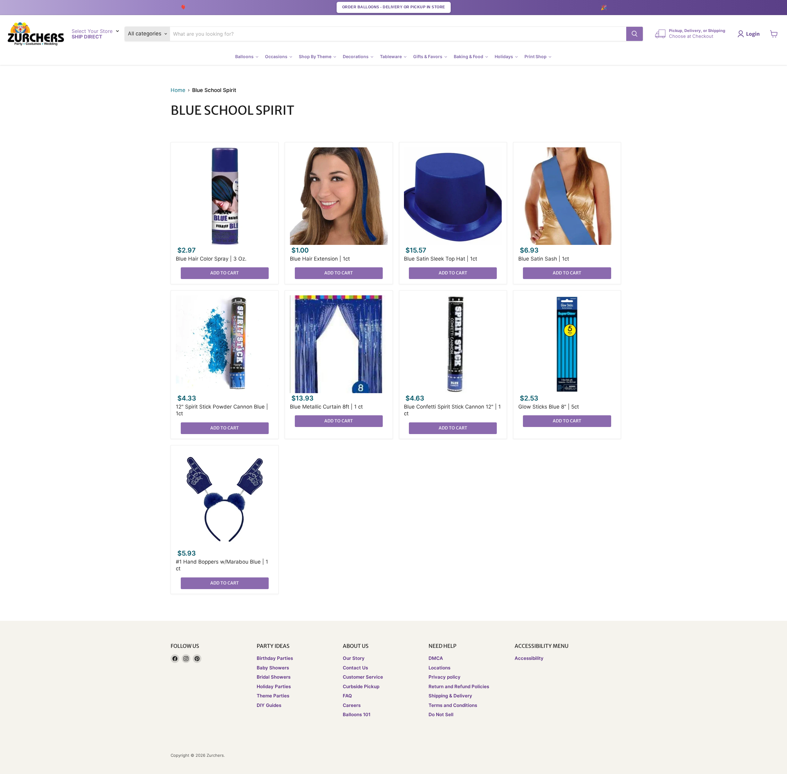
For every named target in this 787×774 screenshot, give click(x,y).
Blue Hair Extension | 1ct (320, 259)
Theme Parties (273, 696)
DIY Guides (269, 705)
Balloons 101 (356, 714)
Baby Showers (273, 668)
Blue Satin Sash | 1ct (543, 259)
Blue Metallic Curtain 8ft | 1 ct (326, 407)
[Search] (634, 34)
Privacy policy (445, 677)
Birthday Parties (275, 658)
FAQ (347, 696)
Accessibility (529, 658)
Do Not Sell (441, 714)
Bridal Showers (274, 677)
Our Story (354, 658)
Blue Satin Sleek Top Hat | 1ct (440, 259)
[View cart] (774, 34)
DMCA (436, 658)
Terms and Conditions (453, 705)
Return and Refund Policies (459, 686)
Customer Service (363, 677)
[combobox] (398, 34)
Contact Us (355, 668)
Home (178, 90)
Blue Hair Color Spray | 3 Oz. (211, 259)
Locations (439, 668)
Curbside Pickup (361, 686)
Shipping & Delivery (450, 696)
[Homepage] (36, 34)
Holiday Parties (274, 686)
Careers (352, 705)
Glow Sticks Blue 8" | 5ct (548, 407)
